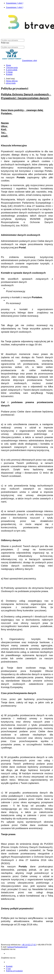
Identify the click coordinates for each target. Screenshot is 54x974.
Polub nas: (5, 43)
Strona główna (12, 81)
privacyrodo (11, 83)
